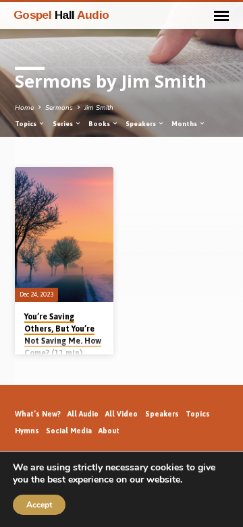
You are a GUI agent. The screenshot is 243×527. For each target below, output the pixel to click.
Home (24, 108)
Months (184, 123)
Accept (39, 504)
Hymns (27, 431)
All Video (121, 414)
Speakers (141, 123)
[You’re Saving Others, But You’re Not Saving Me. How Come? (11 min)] (64, 234)
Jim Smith (98, 108)
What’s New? (38, 414)
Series (63, 123)
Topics (26, 123)
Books (99, 123)
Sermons (59, 108)
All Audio (83, 414)
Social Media (69, 431)
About (109, 431)
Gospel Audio (61, 15)
